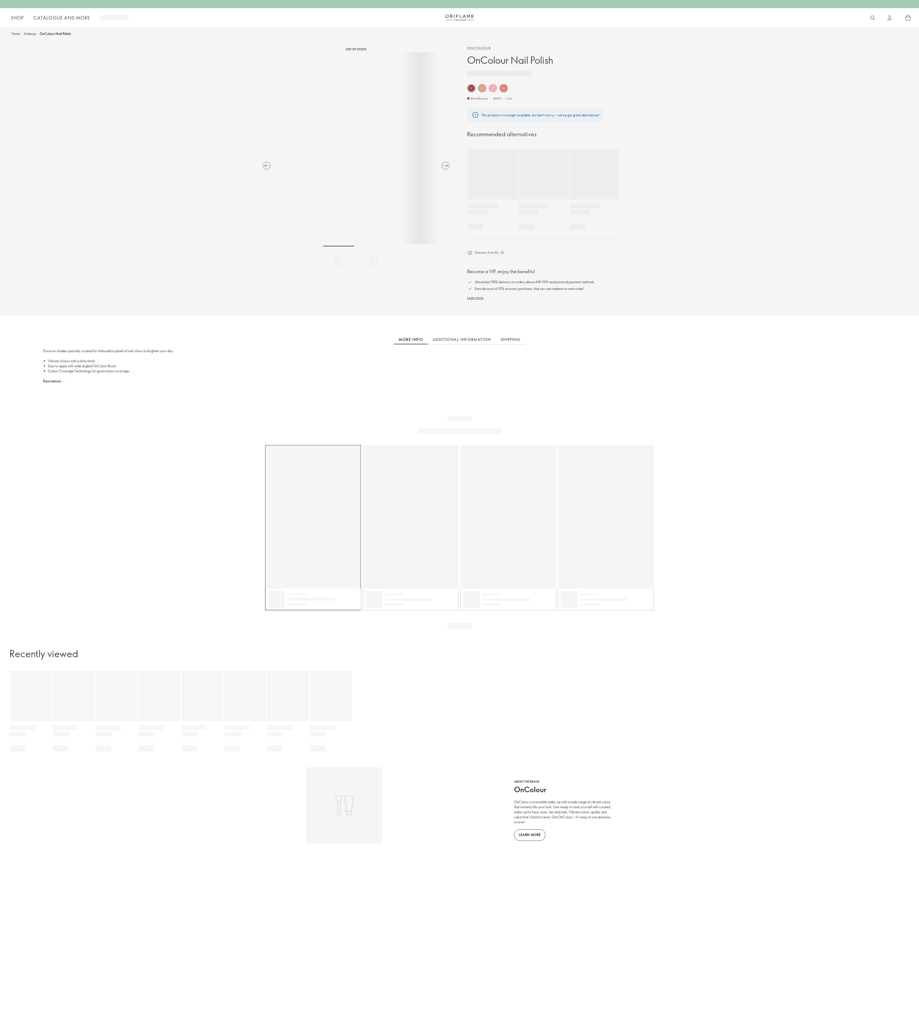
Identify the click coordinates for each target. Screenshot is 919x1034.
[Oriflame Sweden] (459, 17)
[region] (356, 148)
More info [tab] (411, 339)
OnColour (479, 48)
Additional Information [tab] (462, 339)
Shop (17, 18)
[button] (471, 88)
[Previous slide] (266, 166)
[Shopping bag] (908, 18)
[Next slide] (445, 166)
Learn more (475, 297)
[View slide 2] (373, 261)
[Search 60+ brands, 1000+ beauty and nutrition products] (872, 17)
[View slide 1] (338, 261)
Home (15, 33)
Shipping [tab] (510, 339)
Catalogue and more (62, 18)
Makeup (30, 33)
